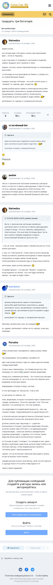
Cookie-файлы (42, 575)
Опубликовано (22, 43)
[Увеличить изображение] (35, 84)
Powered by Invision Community (26, 581)
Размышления (23, 31)
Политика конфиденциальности (19, 575)
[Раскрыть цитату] (6, 135)
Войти (26, 532)
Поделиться (14, 548)
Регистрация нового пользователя (26, 515)
